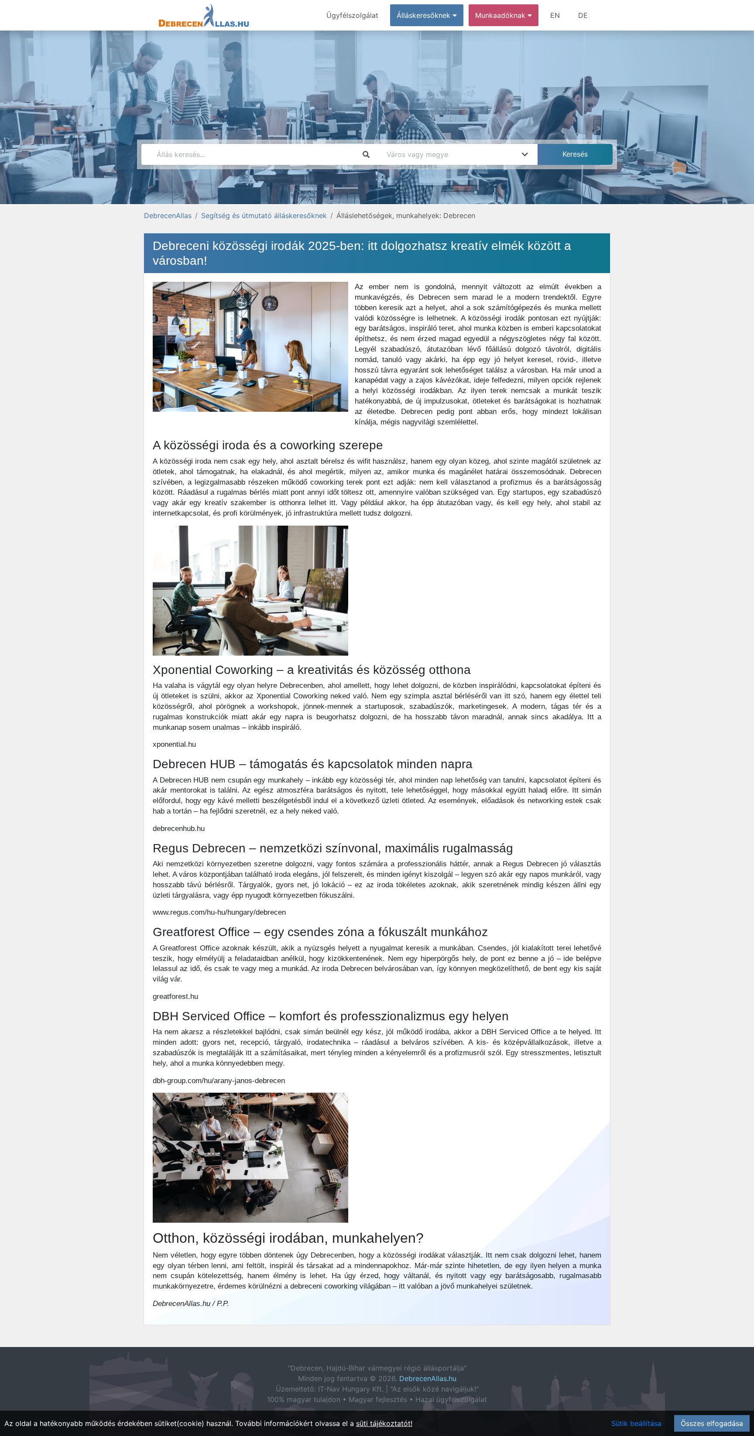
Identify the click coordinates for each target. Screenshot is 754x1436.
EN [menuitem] (555, 15)
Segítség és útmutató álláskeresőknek (264, 215)
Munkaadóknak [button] (501, 15)
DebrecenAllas (168, 215)
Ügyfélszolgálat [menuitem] (352, 15)
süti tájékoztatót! (384, 1423)
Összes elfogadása (712, 1423)
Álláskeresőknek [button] (424, 15)
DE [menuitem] (583, 15)
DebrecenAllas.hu (427, 1378)
